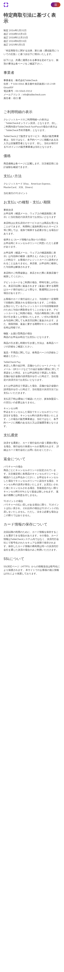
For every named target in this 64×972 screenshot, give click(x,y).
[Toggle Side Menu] (55, 4)
